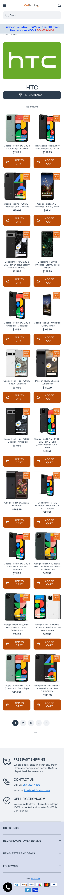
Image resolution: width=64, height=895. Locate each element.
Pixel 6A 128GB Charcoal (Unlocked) (47, 382)
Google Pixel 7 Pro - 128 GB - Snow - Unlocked (16, 382)
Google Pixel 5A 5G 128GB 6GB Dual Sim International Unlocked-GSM (47, 566)
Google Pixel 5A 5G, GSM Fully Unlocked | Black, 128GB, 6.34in (16, 627)
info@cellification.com (37, 790)
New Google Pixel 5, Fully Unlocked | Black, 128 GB (47, 147)
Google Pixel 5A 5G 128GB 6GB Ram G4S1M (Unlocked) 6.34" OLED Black (47, 443)
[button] (59, 5)
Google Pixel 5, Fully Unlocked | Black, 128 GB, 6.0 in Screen (47, 505)
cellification (35, 878)
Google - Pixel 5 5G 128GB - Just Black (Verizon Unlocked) (17, 566)
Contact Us (24, 779)
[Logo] (32, 5)
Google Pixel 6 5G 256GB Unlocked (16, 504)
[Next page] (34, 732)
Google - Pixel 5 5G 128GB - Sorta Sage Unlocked (17, 147)
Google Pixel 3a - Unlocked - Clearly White (47, 324)
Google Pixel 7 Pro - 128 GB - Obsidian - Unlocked (16, 440)
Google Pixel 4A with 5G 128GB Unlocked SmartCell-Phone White (47, 627)
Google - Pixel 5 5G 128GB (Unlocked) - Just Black (17, 324)
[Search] (6, 15)
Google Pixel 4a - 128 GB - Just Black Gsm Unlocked (17, 205)
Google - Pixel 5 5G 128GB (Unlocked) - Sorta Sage (17, 687)
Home (5, 35)
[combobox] (32, 15)
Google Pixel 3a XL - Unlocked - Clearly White (47, 205)
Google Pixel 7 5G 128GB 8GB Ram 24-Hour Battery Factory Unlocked (17, 264)
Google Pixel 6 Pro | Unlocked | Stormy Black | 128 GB (47, 264)
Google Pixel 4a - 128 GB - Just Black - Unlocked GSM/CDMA (47, 688)
